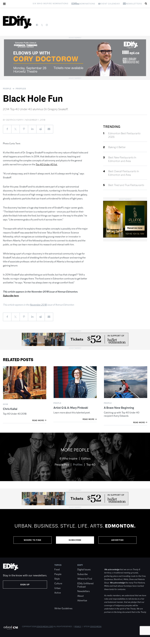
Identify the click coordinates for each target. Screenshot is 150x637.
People (7, 88)
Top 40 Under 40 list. (46, 164)
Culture (58, 583)
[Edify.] (17, 22)
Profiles (21, 88)
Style (57, 578)
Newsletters (83, 591)
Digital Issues (84, 569)
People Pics (62, 464)
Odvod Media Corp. (44, 626)
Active (57, 592)
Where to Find (32, 540)
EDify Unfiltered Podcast (85, 585)
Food (57, 569)
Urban (57, 588)
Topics (58, 565)
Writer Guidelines (63, 608)
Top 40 (90, 464)
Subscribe (75, 540)
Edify (80, 565)
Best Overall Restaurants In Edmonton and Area (123, 173)
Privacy (77, 626)
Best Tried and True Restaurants (126, 185)
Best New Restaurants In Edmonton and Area (122, 159)
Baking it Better (117, 147)
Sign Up (25, 584)
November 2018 (38, 304)
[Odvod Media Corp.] (10, 627)
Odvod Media (96, 626)
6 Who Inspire (68, 458)
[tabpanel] (75, 533)
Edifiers (86, 458)
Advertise (117, 540)
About (80, 595)
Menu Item (59, 603)
